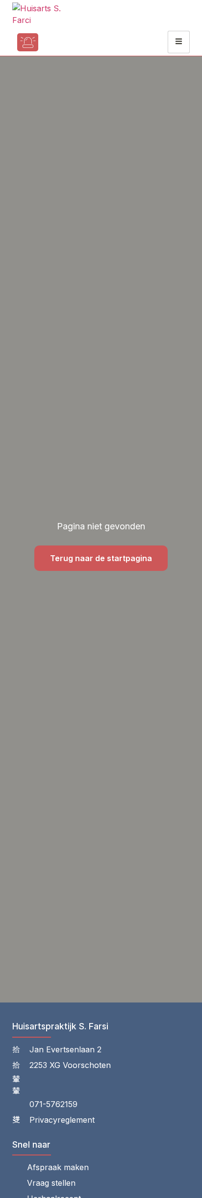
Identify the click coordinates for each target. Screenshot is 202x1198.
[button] (56, 42)
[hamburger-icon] (179, 42)
